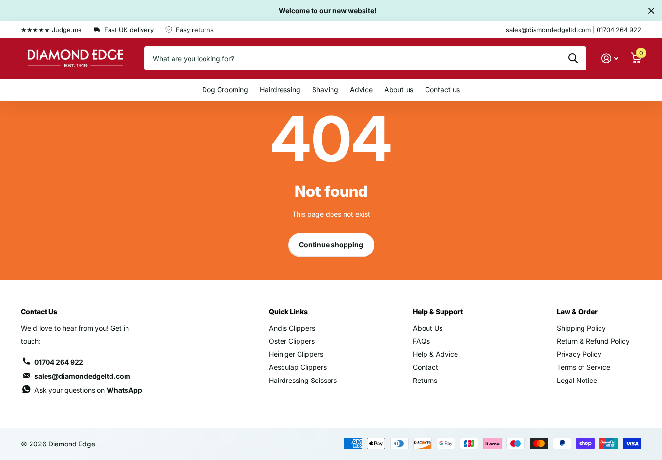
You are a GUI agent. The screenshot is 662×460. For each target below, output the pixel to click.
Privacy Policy (579, 354)
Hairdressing (280, 89)
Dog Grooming (225, 89)
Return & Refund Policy (593, 341)
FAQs (421, 341)
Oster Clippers (292, 341)
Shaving (325, 89)
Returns (425, 380)
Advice (361, 89)
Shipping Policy (581, 328)
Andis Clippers (292, 328)
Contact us (442, 89)
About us (398, 89)
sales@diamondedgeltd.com (82, 376)
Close (651, 10)
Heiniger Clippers (296, 354)
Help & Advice (435, 354)
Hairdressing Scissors (303, 380)
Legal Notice (577, 380)
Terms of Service (583, 367)
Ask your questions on (88, 390)
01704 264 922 (58, 362)
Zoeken (573, 58)
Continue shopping (331, 244)
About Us (427, 328)
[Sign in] (610, 58)
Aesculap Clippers (298, 367)
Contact (425, 367)
